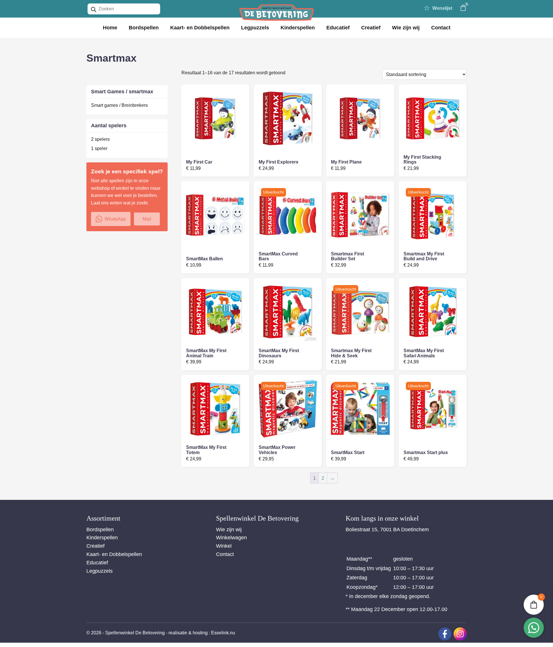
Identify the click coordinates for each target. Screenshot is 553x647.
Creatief (370, 28)
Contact (440, 28)
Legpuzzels (255, 28)
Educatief (338, 28)
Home (110, 28)
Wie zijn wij (406, 28)
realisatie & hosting (188, 632)
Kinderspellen (298, 28)
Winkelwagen (231, 537)
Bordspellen (144, 28)
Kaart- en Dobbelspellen (200, 28)
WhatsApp (115, 219)
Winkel (224, 546)
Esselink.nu (223, 632)
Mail (147, 219)
